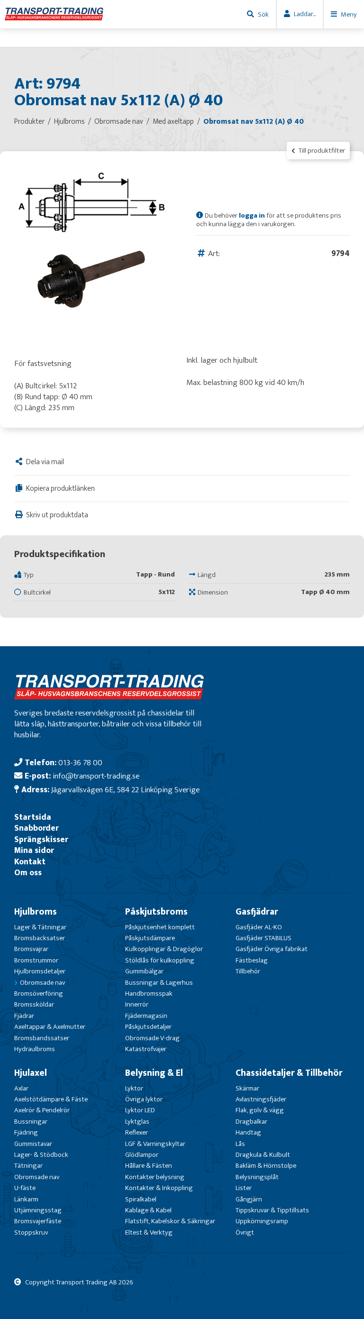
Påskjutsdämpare (150, 938)
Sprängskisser (41, 839)
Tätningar (28, 1166)
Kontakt (30, 862)
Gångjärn (249, 1199)
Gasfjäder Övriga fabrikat (272, 949)
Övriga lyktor (144, 1099)
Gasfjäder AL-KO (259, 927)
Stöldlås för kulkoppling (159, 960)
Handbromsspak (149, 993)
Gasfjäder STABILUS (263, 938)
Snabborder (36, 828)
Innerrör (136, 1004)
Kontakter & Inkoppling (159, 1188)
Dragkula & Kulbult (263, 1155)
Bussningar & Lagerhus (159, 983)
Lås (240, 1144)
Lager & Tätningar (40, 927)
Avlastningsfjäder (261, 1099)
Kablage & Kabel (148, 1210)
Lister (244, 1188)
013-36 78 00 (80, 762)
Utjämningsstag (38, 1210)
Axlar (21, 1088)
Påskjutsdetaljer (148, 1027)
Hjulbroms (35, 911)
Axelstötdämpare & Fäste (51, 1099)
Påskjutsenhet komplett (160, 927)
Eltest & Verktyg (149, 1232)
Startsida (32, 817)
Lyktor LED (140, 1110)
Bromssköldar (34, 1004)
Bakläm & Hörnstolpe (266, 1166)
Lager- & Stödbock (41, 1155)
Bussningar (30, 1121)
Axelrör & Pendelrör (42, 1110)
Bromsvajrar (31, 949)
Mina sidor (34, 850)
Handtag (248, 1132)
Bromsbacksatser (39, 938)
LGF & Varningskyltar (155, 1144)
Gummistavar (33, 1144)
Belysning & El (154, 1073)
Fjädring (26, 1132)
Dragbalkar (251, 1121)
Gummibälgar (144, 971)
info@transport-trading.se (96, 776)
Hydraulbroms (34, 1049)
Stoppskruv (31, 1232)
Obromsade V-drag (152, 1038)
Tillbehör (248, 971)
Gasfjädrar (257, 911)
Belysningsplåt (257, 1177)
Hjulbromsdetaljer (39, 971)
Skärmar (247, 1088)
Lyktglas (137, 1121)
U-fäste (25, 1188)
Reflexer (136, 1132)
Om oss (28, 872)
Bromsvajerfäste (37, 1221)
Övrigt (245, 1232)
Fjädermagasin (146, 1016)
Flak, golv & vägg (260, 1110)
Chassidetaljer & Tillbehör (289, 1073)
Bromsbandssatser (41, 1038)
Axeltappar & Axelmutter (49, 1027)
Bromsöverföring (38, 993)
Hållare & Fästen (148, 1166)
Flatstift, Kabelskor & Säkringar (170, 1221)
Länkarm (26, 1199)
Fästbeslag (252, 960)
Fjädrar (24, 1016)
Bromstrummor (36, 960)
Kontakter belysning (154, 1177)
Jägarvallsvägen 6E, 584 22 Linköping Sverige (125, 790)
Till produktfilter (321, 150)
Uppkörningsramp (262, 1221)
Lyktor (134, 1088)
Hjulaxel (30, 1073)
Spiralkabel (140, 1199)
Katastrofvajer (145, 1049)
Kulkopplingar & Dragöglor (164, 949)
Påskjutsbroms (156, 911)
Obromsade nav (42, 983)
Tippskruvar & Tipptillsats (272, 1210)
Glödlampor (141, 1155)
